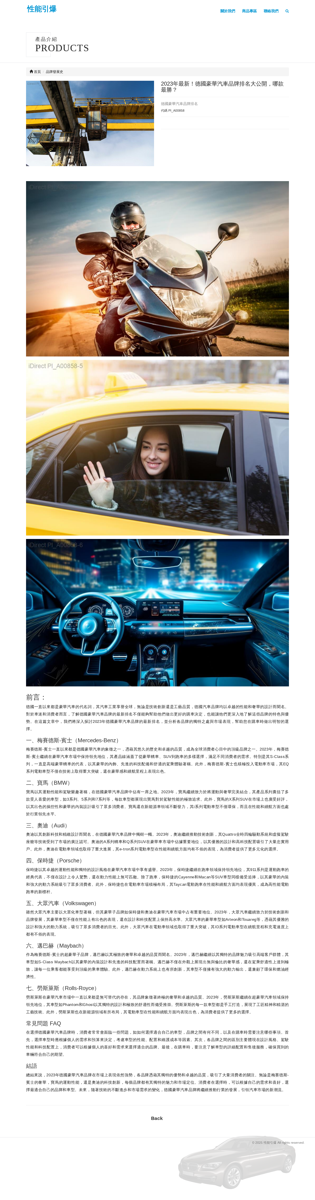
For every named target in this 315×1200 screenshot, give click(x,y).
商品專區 (249, 11)
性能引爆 (42, 8)
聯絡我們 (271, 11)
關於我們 (227, 11)
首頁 (37, 72)
